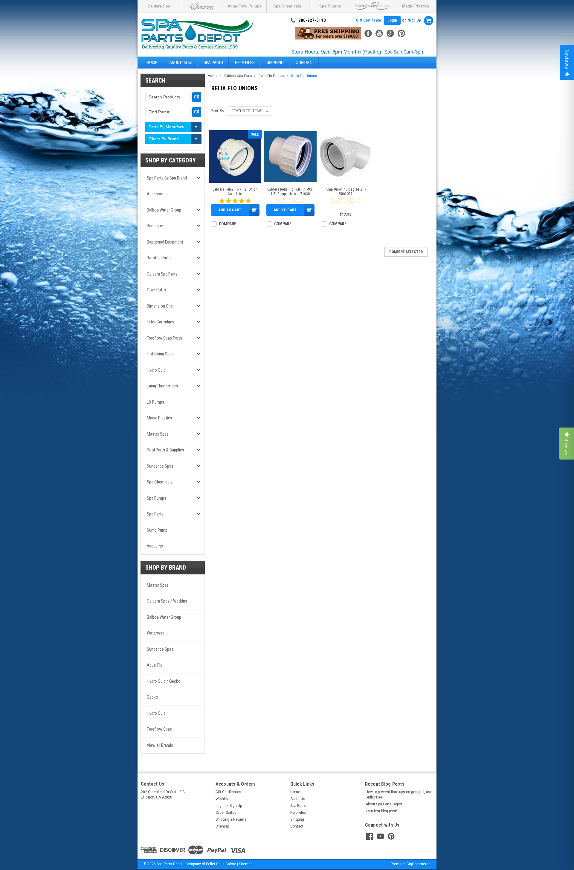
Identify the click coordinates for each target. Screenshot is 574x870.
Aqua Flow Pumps (245, 6)
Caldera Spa (159, 6)
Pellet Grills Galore (221, 864)
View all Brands (160, 745)
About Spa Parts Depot (384, 804)
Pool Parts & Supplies (165, 450)
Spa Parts (213, 62)
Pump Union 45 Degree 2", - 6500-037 (346, 191)
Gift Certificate (368, 20)
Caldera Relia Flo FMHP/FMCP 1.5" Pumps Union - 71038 (290, 191)
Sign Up (414, 20)
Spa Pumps (330, 6)
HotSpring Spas (160, 354)
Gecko (152, 697)
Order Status (226, 812)
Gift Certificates (228, 792)
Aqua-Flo (155, 665)
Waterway (155, 633)
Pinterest (401, 33)
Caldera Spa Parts (162, 274)
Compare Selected (406, 252)
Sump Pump (157, 530)
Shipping (275, 62)
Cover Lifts (156, 290)
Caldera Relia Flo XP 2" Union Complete (235, 191)
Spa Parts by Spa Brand (167, 178)
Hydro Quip (156, 370)
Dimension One (160, 306)
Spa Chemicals (287, 6)
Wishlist (222, 799)
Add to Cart (229, 210)
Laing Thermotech (162, 386)
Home (151, 62)
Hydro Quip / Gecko (164, 681)
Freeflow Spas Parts (164, 338)
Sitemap (222, 826)
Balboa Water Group (164, 210)
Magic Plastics (415, 6)
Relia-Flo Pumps (272, 76)
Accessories (158, 194)
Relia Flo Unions (304, 76)
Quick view (234, 178)
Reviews (567, 58)
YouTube (379, 33)
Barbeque (155, 226)
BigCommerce (418, 864)
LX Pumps (155, 402)
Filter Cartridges (160, 322)
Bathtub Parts (159, 258)
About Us (178, 62)
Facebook (368, 33)
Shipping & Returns (231, 819)
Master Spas (158, 434)
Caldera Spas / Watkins (167, 601)
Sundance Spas (160, 466)
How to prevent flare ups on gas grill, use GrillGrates (399, 794)
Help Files (245, 62)
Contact (304, 62)
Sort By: (218, 111)
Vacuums (155, 546)
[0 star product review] (345, 204)
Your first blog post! (381, 811)
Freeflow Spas (159, 729)
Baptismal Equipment (165, 242)
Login (392, 20)
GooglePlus (390, 33)
